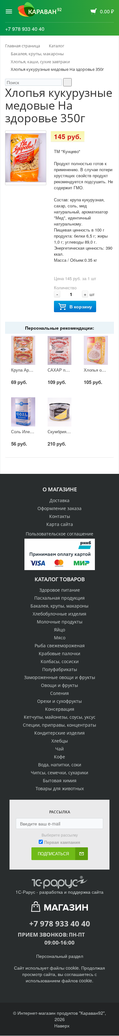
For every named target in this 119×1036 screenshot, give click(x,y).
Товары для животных (60, 788)
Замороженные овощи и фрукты (59, 677)
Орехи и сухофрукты (59, 701)
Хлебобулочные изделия (59, 614)
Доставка (59, 500)
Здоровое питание (59, 590)
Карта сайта (59, 524)
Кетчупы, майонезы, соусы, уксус (60, 717)
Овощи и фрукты (59, 685)
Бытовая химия (59, 780)
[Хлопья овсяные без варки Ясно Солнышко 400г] (96, 350)
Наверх (61, 1025)
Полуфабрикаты (59, 669)
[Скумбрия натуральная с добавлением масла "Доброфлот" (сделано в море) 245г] (59, 412)
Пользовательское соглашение (59, 534)
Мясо (59, 638)
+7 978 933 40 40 (24, 28)
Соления (59, 693)
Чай (59, 749)
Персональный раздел (59, 956)
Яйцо (59, 630)
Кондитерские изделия (59, 733)
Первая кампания (62, 842)
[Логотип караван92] (40, 9)
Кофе (59, 757)
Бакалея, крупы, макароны (59, 606)
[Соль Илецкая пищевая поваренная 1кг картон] (23, 412)
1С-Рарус (25, 892)
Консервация (59, 709)
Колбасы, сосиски (60, 661)
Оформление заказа (59, 508)
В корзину (80, 306)
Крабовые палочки (59, 653)
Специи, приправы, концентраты (59, 725)
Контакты (59, 516)
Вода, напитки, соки (59, 765)
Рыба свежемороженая (60, 645)
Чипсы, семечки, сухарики (59, 773)
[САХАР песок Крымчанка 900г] (59, 350)
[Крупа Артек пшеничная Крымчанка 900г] (23, 350)
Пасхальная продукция (59, 598)
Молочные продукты (60, 622)
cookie (72, 968)
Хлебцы (59, 741)
